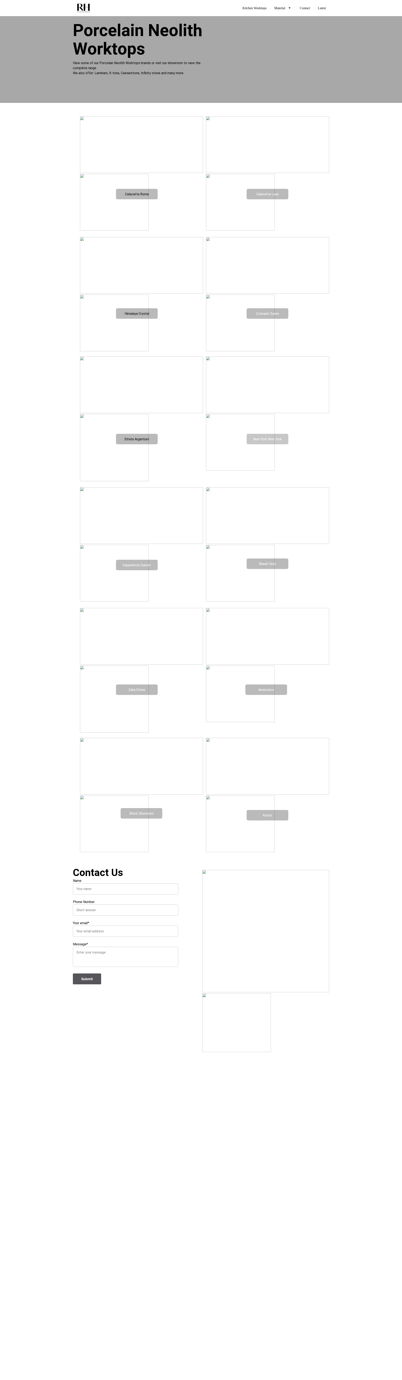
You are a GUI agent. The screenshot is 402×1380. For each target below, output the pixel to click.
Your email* (81, 923)
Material (279, 8)
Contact (305, 8)
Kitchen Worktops (254, 8)
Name (77, 881)
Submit (87, 979)
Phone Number (84, 902)
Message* (80, 944)
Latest (322, 8)
